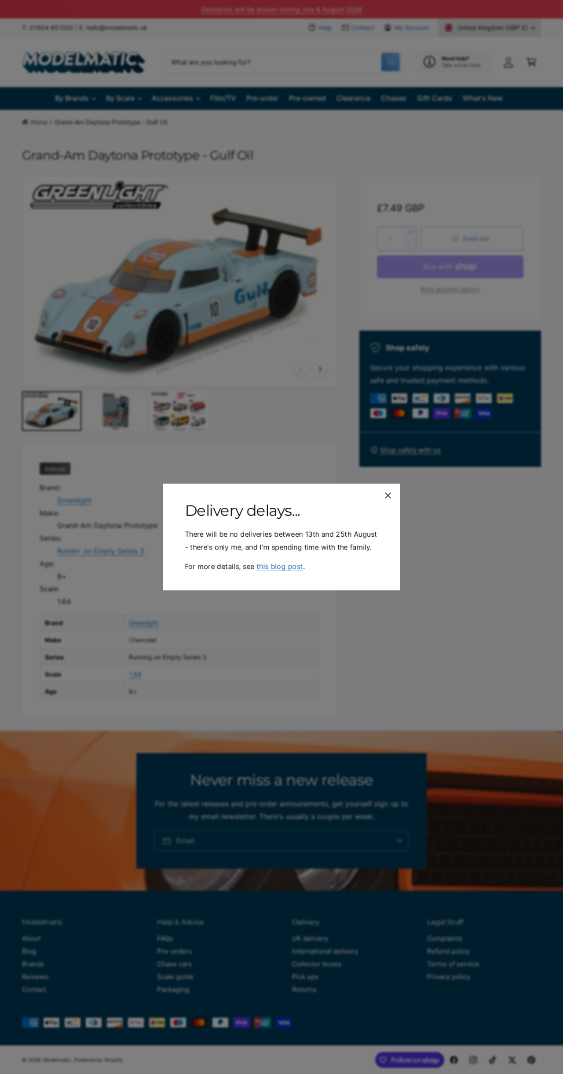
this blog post (279, 566)
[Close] (388, 495)
